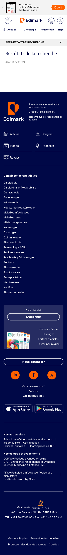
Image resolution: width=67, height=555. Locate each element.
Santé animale (12, 272)
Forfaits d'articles (48, 338)
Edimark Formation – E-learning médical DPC (29, 445)
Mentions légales (18, 538)
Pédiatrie (9, 262)
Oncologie (30, 29)
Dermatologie (11, 192)
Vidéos (14, 146)
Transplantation (13, 277)
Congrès (47, 134)
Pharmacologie (12, 242)
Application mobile (33, 395)
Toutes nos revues (48, 343)
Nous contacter (33, 362)
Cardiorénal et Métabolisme (20, 187)
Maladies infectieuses (16, 212)
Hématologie (46, 29)
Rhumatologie (12, 267)
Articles (14, 134)
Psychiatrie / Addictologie (19, 257)
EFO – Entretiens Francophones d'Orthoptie (29, 461)
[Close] (3, 7)
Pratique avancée (14, 252)
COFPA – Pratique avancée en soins (25, 458)
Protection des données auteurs (27, 544)
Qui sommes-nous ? (33, 386)
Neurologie (10, 227)
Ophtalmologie (12, 237)
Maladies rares (12, 217)
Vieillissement (11, 282)
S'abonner (33, 317)
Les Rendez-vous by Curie (19, 479)
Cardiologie (10, 182)
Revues (15, 157)
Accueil (12, 29)
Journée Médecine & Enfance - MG (24, 464)
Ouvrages (48, 334)
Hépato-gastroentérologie (19, 207)
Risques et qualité (14, 292)
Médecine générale (15, 222)
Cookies (54, 544)
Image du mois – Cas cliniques (21, 442)
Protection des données (45, 538)
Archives (33, 391)
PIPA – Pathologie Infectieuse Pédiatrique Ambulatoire (28, 474)
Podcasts (48, 146)
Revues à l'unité (48, 329)
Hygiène (9, 287)
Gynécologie (11, 197)
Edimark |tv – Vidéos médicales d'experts (28, 439)
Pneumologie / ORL (15, 247)
